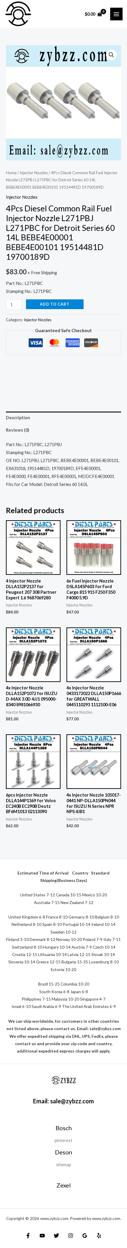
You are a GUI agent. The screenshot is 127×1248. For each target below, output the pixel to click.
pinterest (63, 1140)
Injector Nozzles (34, 172)
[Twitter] (56, 1235)
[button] (111, 55)
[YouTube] (42, 1235)
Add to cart (54, 304)
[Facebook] (28, 1235)
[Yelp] (99, 1235)
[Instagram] (70, 1235)
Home (11, 172)
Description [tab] (18, 417)
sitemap (63, 1164)
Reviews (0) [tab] (17, 430)
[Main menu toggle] (116, 14)
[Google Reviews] (84, 1235)
